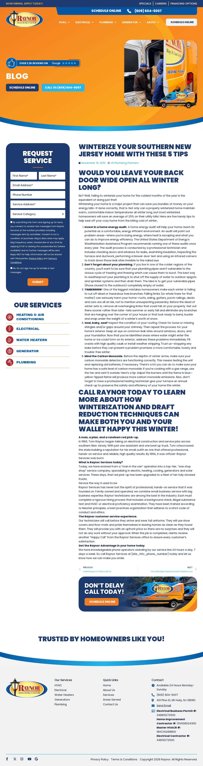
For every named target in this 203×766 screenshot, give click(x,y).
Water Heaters (31, 340)
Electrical (82, 22)
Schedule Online (106, 10)
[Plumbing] (9, 362)
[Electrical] (9, 329)
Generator (130, 22)
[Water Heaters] (9, 340)
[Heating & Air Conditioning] (9, 317)
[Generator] (9, 351)
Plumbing (106, 22)
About (151, 22)
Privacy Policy (36, 258)
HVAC (62, 22)
